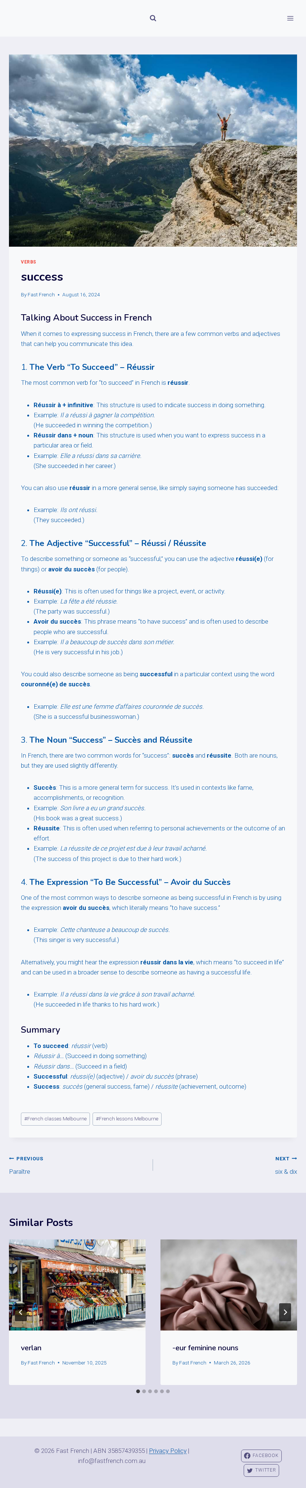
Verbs (28, 262)
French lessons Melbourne (127, 1119)
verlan (31, 1348)
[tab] (138, 1391)
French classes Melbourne (55, 1119)
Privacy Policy (168, 1450)
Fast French (41, 294)
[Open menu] (290, 18)
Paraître (26, 1165)
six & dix (286, 1165)
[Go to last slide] (21, 1312)
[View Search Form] (153, 18)
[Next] (285, 1312)
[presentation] (77, 1285)
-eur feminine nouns (205, 1348)
